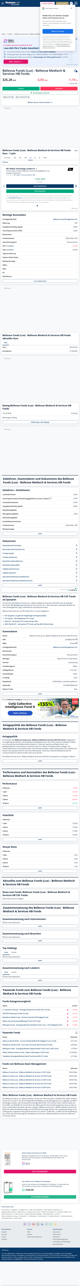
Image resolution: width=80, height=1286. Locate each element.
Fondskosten (32, 1216)
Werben (29, 1234)
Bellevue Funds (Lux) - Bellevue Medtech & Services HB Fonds (35, 34)
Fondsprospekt (8, 553)
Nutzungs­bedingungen (60, 1239)
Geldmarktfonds (54, 1216)
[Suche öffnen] (71, 3)
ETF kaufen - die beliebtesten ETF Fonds (19, 618)
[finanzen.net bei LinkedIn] (42, 1224)
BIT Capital (17, 175)
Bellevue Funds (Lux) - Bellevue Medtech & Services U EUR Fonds (27, 1087)
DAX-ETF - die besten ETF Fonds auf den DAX (21, 621)
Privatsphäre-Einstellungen (62, 1242)
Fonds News (5, 1210)
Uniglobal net (23, 1210)
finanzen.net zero (20, 605)
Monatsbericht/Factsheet (12, 545)
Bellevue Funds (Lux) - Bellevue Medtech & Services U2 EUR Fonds (27, 1076)
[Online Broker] (13, 4)
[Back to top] (74, 1283)
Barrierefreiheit (58, 1244)
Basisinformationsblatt (11, 565)
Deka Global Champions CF (53, 1210)
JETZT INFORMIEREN (40, 1172)
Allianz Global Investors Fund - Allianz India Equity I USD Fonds (26, 1052)
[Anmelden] (76, 3)
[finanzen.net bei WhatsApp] (51, 1224)
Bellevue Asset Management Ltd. (65, 219)
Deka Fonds (21, 1212)
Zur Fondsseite (40, 186)
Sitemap (4, 1239)
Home (3, 34)
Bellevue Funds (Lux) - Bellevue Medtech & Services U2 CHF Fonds (27, 1084)
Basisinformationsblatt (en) (13, 561)
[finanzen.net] (12, 2)
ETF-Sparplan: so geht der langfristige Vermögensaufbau (26, 616)
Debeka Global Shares (9, 1212)
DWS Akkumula (48, 1214)
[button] (47, 3)
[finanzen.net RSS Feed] (55, 1224)
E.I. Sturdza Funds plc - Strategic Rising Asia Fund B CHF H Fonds (26, 1010)
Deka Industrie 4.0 (7, 1214)
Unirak (57, 1214)
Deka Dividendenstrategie (33, 1214)
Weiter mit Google (57, 31)
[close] (71, 8)
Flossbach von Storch (33, 1212)
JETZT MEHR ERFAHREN (40, 1197)
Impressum (56, 1232)
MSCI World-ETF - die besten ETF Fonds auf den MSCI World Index (29, 624)
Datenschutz (57, 1234)
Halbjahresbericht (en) (11, 569)
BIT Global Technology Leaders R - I (21, 168)
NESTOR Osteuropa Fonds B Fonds (15, 1013)
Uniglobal (14, 1210)
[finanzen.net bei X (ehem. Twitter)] (38, 1224)
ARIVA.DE (18, 1259)
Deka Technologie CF (49, 1212)
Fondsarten (23, 1216)
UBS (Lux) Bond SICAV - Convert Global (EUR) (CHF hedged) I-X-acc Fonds (29, 1041)
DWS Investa (19, 1214)
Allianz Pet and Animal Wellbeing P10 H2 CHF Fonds (22, 1021)
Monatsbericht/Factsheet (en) (13, 549)
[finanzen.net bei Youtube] (33, 1224)
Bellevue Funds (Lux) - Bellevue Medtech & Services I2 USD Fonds (27, 1080)
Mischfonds (18, 1218)
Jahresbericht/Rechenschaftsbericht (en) (17, 581)
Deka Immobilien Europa (10, 1216)
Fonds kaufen (42, 1216)
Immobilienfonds (7, 1218)
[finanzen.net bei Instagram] (25, 1224)
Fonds (10, 34)
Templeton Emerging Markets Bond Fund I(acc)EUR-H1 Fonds (25, 1056)
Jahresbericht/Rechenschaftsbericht (16, 577)
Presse (4, 1237)
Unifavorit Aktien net (64, 1212)
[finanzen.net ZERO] (40, 41)
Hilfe (28, 1232)
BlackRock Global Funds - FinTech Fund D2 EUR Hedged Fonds (25, 1017)
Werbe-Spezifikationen (34, 1237)
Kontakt (4, 1232)
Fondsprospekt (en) (10, 557)
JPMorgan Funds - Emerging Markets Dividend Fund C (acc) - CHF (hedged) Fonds (32, 1025)
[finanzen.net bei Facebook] (29, 1224)
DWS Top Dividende (35, 1210)
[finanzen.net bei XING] (46, 1224)
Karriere (4, 1234)
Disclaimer (56, 1237)
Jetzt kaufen (40, 191)
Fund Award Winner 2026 (28, 175)
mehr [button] (40, 585)
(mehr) (11, 246)
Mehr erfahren (14, 62)
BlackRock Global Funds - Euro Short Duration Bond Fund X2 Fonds (27, 1045)
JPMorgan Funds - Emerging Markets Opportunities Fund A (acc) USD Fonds (31, 1049)
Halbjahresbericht (9, 573)
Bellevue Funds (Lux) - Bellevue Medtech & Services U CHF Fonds (27, 1072)
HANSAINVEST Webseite (15, 198)
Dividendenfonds (66, 1216)
